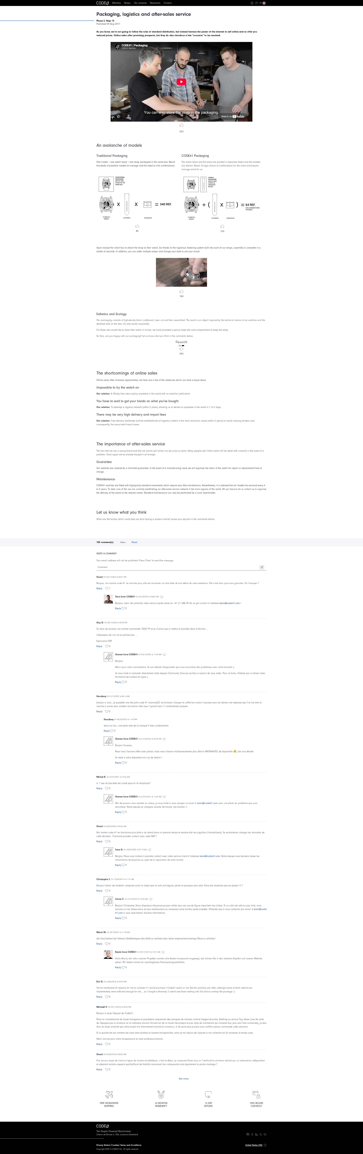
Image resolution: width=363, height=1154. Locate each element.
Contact (168, 3)
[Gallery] (181, 342)
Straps (127, 3)
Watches (116, 3)
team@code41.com (230, 603)
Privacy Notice (103, 1145)
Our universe (140, 3)
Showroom (155, 3)
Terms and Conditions (130, 1145)
